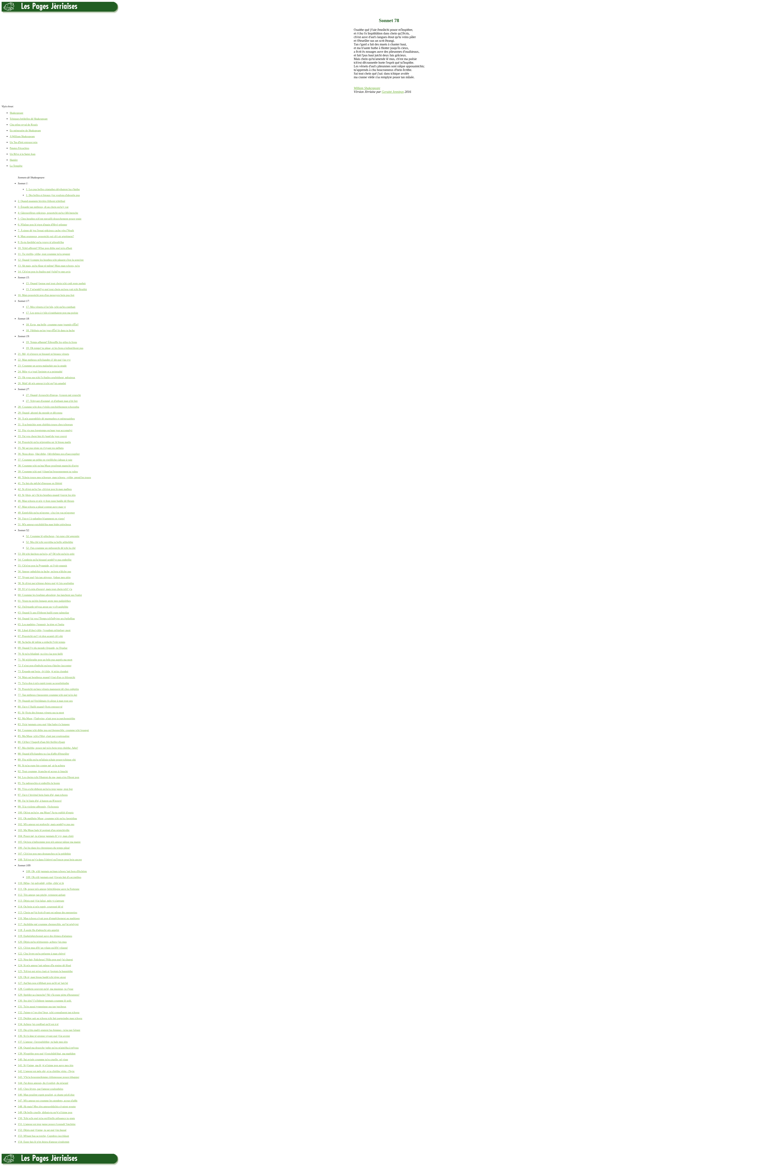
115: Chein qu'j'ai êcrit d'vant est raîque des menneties (47, 912)
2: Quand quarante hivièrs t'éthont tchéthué (41, 201)
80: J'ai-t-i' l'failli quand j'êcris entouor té (40, 706)
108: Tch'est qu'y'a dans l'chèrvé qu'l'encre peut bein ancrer (50, 859)
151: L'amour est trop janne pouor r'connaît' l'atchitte (47, 1124)
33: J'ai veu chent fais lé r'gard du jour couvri (42, 436)
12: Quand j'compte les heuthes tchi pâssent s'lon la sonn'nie (51, 259)
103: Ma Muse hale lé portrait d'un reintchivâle (43, 830)
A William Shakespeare (22, 136)
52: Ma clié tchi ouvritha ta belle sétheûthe (49, 542)
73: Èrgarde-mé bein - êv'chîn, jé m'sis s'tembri (43, 671)
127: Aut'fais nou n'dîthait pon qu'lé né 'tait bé (43, 983)
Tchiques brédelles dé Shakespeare (29, 118)
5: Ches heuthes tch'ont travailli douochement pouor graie (49, 218)
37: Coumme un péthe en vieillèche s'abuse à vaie (45, 459)
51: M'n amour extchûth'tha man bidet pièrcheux (44, 524)
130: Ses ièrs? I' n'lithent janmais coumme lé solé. (45, 1000)
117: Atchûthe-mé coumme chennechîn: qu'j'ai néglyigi (48, 924)
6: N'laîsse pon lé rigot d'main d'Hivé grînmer (42, 224)
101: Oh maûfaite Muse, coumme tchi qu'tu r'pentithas (47, 818)
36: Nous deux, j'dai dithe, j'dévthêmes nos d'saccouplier (49, 453)
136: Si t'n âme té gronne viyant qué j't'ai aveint (44, 1035)
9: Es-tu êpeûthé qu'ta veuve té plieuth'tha (41, 242)
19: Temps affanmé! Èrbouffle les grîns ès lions (51, 342)
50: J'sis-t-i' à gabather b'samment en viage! (41, 518)
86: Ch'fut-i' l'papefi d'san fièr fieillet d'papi (41, 741)
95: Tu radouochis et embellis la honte (39, 783)
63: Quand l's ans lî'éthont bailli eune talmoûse (43, 612)
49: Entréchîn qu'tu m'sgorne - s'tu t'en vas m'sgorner (46, 512)
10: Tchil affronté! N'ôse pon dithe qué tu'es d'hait (45, 248)
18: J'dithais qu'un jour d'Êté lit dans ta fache (50, 330)
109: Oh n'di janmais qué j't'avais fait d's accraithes (53, 877)
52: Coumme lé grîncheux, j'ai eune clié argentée (52, 536)
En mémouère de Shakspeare (25, 130)
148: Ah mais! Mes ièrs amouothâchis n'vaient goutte (47, 1106)
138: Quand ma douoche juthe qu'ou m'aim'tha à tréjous (48, 1047)
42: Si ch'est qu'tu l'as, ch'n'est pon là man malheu (45, 489)
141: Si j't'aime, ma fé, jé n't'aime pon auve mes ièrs (45, 1065)
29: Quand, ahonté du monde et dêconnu (40, 412)
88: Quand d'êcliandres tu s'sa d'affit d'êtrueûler (43, 753)
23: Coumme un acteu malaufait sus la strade (42, 365)
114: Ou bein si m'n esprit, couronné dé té (40, 906)
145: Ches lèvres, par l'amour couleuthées (40, 1088)
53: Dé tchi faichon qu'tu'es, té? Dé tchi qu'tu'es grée (46, 553)
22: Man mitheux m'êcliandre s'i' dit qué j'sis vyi (44, 359)
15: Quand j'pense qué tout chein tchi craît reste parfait (56, 283)
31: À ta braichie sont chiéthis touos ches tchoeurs (45, 424)
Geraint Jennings (393, 91)
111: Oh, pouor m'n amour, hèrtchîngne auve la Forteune (48, 888)
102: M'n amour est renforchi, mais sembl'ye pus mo (46, 824)
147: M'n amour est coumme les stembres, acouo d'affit (47, 1100)
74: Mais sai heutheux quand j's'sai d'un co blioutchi (46, 677)
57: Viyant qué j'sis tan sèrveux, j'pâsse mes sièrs (44, 577)
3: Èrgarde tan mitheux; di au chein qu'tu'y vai (43, 206)
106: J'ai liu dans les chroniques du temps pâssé (44, 847)
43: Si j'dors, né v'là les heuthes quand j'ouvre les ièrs (47, 495)
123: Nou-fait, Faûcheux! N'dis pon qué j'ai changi (45, 959)
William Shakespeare (367, 88)
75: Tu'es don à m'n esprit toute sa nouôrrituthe (43, 683)
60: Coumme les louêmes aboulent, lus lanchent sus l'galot (50, 594)
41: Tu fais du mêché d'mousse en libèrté (40, 483)
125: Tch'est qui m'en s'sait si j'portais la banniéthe (45, 971)
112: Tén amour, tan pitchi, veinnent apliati (41, 894)
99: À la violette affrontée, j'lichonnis (38, 806)
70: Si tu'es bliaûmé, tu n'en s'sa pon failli (40, 653)
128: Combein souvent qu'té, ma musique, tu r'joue (45, 988)
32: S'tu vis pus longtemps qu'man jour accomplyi (45, 430)
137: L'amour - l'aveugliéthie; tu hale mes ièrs (43, 1041)
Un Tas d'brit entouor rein (23, 142)
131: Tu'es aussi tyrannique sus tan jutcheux (42, 1006)
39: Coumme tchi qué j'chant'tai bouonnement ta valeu (48, 471)
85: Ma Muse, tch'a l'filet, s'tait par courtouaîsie (43, 736)
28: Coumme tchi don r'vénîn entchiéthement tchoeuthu (48, 406)
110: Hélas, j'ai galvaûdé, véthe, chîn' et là (41, 883)
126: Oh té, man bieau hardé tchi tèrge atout (42, 977)
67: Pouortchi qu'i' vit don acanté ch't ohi (40, 636)
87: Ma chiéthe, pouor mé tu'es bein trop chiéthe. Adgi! (48, 747)
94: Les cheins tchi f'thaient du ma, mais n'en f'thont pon (48, 777)
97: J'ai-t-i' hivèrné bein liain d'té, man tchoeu (43, 794)
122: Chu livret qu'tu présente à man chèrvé (41, 953)
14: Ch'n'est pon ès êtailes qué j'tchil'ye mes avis (44, 271)
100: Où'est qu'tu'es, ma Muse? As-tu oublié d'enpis (46, 812)
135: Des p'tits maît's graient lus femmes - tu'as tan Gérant (49, 1030)
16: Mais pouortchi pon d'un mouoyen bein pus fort (46, 295)
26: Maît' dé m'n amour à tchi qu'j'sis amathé (42, 383)
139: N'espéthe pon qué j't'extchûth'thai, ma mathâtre (47, 1053)
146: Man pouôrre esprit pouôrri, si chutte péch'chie (46, 1094)
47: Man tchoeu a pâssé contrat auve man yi (42, 506)
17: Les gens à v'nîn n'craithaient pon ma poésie (52, 312)
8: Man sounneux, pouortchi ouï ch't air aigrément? (46, 236)
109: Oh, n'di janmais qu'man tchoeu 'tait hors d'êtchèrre (56, 871)
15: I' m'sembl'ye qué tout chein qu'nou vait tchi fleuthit (56, 289)
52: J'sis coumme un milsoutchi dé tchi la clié (51, 547)
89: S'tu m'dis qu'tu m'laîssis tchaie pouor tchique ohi (47, 759)
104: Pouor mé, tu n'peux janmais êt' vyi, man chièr (46, 836)
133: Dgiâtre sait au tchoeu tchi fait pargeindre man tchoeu (50, 1018)
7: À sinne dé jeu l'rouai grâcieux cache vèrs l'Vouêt (46, 230)
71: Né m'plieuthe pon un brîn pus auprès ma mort (45, 659)
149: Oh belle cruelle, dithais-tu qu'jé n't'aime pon (45, 1112)
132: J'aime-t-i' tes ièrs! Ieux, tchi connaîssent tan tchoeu (48, 1012)
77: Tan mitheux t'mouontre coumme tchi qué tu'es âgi (47, 694)
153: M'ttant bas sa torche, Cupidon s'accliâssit (43, 1135)
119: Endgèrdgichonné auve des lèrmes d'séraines (45, 935)
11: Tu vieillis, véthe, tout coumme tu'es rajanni (44, 253)
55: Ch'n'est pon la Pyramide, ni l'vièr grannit (42, 565)
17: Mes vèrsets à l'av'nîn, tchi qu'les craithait (50, 306)
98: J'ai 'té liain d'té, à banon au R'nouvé (40, 800)
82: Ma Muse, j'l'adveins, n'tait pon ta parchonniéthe (46, 718)
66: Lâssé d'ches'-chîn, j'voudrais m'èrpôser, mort (44, 630)
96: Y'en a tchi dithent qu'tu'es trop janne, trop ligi (45, 788)
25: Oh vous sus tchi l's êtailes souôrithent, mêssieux (46, 377)
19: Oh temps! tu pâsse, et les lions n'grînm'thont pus (54, 348)
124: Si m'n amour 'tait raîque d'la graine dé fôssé (44, 965)
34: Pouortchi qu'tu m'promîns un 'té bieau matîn (44, 442)
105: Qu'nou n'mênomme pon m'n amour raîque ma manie (49, 841)
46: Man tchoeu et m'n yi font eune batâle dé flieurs (46, 500)
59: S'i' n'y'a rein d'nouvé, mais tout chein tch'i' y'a (45, 589)
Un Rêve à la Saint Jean (22, 154)
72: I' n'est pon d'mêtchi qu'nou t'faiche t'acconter (44, 665)
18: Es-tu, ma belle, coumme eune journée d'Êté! (52, 324)
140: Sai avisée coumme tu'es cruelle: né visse (43, 1059)
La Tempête (16, 165)
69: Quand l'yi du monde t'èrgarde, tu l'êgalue (42, 647)
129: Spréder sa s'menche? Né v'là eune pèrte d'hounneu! (48, 994)
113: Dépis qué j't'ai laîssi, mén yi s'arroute (41, 900)
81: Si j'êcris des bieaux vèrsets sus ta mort (41, 712)
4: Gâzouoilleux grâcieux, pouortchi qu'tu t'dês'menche (48, 212)
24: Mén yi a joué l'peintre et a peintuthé (40, 371)
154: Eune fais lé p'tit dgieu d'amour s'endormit (43, 1141)
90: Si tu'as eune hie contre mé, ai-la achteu (41, 765)
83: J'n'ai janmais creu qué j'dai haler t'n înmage (44, 724)
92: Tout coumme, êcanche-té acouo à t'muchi (43, 771)
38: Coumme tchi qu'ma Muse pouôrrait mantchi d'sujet (48, 465)
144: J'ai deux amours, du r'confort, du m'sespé (43, 1082)
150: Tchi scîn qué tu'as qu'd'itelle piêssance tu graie (46, 1118)
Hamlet (14, 159)
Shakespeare (16, 112)
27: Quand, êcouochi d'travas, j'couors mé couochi (53, 395)
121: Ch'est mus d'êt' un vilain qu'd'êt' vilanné (43, 947)
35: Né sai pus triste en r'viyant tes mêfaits (41, 447)
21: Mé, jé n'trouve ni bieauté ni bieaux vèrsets (43, 353)
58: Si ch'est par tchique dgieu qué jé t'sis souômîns (46, 583)
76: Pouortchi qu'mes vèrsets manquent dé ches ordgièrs (48, 689)
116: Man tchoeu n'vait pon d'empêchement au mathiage (49, 918)
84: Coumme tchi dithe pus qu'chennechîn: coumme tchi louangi (53, 730)
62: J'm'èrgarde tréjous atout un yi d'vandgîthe (43, 606)
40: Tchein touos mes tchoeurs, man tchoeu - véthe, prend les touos (54, 477)
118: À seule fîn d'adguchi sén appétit (38, 930)
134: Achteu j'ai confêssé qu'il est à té (38, 1024)
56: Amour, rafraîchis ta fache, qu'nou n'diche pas (44, 571)
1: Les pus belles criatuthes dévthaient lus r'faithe (53, 189)
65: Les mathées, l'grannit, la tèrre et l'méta (41, 624)
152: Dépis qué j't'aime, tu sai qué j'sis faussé (42, 1129)
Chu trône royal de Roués (24, 124)
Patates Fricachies (19, 148)
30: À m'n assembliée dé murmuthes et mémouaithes (46, 418)
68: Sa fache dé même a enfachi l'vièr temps (41, 641)
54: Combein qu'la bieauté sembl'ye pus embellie (45, 559)
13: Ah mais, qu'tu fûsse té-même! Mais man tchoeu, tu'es (49, 265)
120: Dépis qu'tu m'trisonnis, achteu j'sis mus (42, 941)
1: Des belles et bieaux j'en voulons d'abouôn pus (53, 195)
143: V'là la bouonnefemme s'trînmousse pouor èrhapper (48, 1077)
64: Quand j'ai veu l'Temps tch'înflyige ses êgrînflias (46, 618)
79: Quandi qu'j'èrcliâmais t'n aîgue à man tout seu (45, 700)
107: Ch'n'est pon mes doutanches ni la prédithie (44, 853)
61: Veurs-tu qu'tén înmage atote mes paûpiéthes (44, 600)
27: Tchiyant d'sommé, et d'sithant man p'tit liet (52, 400)
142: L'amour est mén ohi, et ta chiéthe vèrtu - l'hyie (46, 1071)
